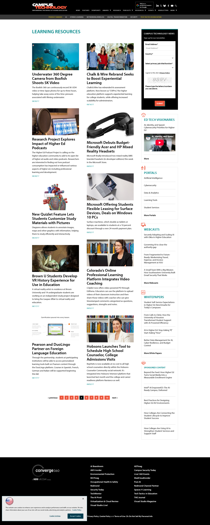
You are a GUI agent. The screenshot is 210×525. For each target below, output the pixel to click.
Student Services (151, 207)
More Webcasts (151, 282)
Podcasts (127, 10)
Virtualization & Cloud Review (104, 501)
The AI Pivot (96, 497)
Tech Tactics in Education (145, 493)
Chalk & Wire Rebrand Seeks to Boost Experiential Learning (110, 78)
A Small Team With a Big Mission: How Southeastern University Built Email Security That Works (159, 272)
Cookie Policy (105, 516)
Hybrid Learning (77, 17)
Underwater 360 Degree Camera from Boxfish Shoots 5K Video (52, 78)
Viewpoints (96, 10)
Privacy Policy (165, 73)
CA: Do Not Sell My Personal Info (139, 516)
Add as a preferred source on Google (145, 5)
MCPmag (94, 478)
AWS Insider (96, 470)
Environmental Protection (102, 474)
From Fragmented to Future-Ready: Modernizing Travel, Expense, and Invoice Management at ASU (157, 258)
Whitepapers (154, 297)
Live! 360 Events (141, 474)
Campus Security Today (145, 470)
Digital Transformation (117, 17)
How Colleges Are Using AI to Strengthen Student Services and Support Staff (159, 431)
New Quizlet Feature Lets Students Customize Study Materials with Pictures (54, 218)
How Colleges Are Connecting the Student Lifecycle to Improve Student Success (159, 416)
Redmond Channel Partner (146, 485)
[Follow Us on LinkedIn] (157, 5)
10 (107, 397)
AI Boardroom (96, 466)
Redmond (94, 485)
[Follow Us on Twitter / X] (161, 6)
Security (133, 17)
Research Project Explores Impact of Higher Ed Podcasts (53, 143)
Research (117, 10)
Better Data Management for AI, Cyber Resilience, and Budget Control (158, 343)
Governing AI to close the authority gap (155, 246)
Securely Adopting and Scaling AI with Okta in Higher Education (159, 236)
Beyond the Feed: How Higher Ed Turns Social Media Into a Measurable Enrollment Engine (159, 375)
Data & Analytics (151, 192)
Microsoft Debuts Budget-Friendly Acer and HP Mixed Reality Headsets (110, 146)
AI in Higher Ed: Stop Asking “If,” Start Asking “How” (158, 331)
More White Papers (153, 353)
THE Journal (139, 497)
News (78, 10)
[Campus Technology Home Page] (49, 7)
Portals (150, 172)
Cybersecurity (150, 185)
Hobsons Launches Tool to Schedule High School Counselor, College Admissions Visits (108, 353)
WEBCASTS (152, 229)
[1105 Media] (46, 492)
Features (85, 10)
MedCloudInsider (142, 478)
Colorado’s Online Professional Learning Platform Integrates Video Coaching (108, 277)
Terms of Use (119, 516)
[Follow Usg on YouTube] (172, 6)
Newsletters (163, 10)
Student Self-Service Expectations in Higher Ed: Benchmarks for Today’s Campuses (159, 305)
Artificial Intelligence (153, 178)
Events (151, 10)
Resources (139, 10)
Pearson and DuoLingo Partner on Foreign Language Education (51, 348)
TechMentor (95, 493)
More (173, 10)
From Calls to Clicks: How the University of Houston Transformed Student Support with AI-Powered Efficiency (157, 318)
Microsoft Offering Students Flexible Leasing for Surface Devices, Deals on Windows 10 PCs (110, 211)
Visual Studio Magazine (145, 501)
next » (115, 397)
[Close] (83, 498)
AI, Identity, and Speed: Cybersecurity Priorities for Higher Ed (159, 127)
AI (66, 17)
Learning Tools (150, 200)
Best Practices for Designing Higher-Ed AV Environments (156, 401)
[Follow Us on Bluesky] (164, 6)
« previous (53, 397)
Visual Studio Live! (99, 505)
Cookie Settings (55, 516)
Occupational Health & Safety (104, 481)
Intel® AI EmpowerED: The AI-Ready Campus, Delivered (157, 389)
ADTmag (138, 466)
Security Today (97, 489)
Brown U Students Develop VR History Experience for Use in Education (54, 280)
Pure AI (137, 481)
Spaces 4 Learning (142, 489)
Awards (106, 10)
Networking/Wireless (95, 17)
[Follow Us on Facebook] (168, 6)
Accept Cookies (75, 516)
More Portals (150, 215)
